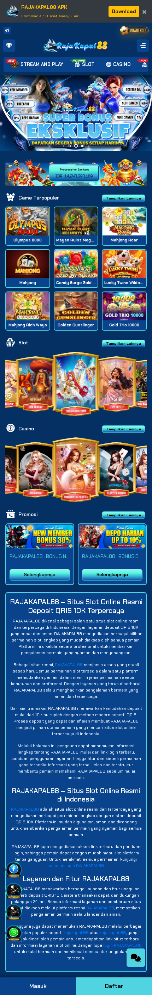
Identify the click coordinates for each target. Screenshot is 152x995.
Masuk (38, 986)
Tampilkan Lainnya (123, 198)
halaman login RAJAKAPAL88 (75, 865)
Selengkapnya (39, 575)
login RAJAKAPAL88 (122, 945)
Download (124, 11)
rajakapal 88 (76, 932)
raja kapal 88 (113, 932)
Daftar (114, 986)
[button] (143, 113)
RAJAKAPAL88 (69, 665)
